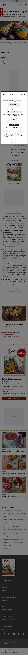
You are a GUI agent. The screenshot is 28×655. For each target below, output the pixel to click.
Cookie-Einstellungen (14, 142)
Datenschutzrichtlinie (14, 141)
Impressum (14, 139)
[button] (14, 125)
